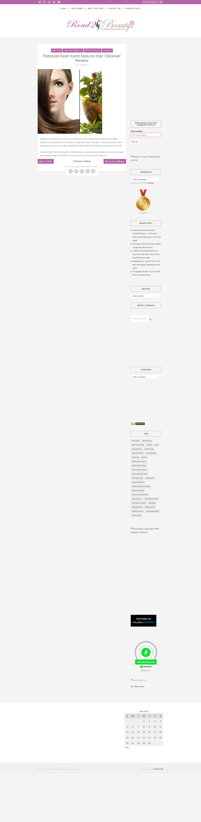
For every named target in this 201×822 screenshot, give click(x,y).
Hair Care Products (73, 50)
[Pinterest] (54, 2)
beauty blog (147, 441)
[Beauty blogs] (143, 214)
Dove (156, 445)
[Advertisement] (148, 79)
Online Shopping (138, 482)
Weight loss (136, 515)
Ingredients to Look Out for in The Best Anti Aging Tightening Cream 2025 (146, 264)
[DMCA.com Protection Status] (138, 424)
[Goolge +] (59, 2)
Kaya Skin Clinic (137, 478)
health (144, 457)
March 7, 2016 (45, 161)
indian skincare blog (139, 474)
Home (63, 8)
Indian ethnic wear (139, 465)
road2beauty (137, 499)
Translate (150, 183)
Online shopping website (141, 486)
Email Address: (137, 131)
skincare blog (137, 507)
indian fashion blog (139, 470)
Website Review (137, 511)
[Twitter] (40, 2)
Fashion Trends (137, 453)
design (149, 445)
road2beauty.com (151, 499)
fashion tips (148, 449)
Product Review (92, 50)
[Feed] (49, 2)
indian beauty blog (139, 461)
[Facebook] (44, 2)
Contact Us (114, 8)
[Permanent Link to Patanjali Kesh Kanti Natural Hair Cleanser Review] (70, 133)
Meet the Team (95, 8)
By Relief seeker (137, 686)
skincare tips (150, 507)
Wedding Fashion (152, 511)
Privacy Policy (133, 8)
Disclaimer (77, 8)
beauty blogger (138, 445)
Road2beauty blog (139, 503)
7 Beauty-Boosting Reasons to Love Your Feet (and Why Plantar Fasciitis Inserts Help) (146, 254)
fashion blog (137, 449)
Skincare (152, 503)
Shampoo (107, 50)
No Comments (82, 65)
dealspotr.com (146, 670)
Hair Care (56, 50)
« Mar (126, 747)
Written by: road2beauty (114, 161)
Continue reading (82, 161)
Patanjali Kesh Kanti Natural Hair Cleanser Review (82, 58)
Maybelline (150, 478)
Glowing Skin (151, 453)
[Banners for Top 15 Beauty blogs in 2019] (146, 160)
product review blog (140, 494)
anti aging (136, 441)
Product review (138, 490)
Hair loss (135, 457)
